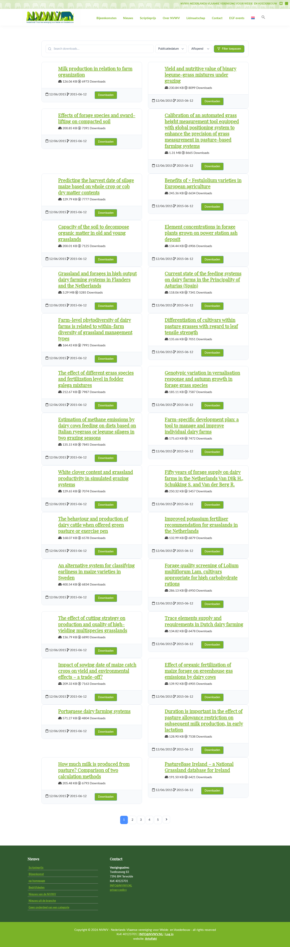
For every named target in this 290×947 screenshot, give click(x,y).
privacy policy (118, 890)
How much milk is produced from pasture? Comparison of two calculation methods (94, 770)
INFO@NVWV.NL (121, 885)
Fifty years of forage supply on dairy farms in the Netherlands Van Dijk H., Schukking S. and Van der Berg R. (204, 478)
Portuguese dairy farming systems (94, 711)
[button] (263, 17)
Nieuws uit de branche (42, 901)
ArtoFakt (151, 938)
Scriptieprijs (36, 867)
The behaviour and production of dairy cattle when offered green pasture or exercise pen (93, 525)
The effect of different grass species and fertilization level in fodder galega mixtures (96, 379)
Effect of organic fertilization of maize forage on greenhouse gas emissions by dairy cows (199, 671)
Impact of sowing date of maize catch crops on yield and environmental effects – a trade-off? (97, 671)
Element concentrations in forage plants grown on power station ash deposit (201, 233)
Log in (169, 934)
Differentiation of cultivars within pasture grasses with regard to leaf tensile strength (201, 326)
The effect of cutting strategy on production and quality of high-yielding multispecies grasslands (92, 624)
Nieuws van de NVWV (42, 894)
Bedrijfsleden (37, 887)
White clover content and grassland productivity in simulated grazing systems (95, 478)
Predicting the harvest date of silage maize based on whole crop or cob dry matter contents (96, 186)
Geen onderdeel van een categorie (49, 907)
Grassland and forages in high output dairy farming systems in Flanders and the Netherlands (97, 279)
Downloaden (106, 95)
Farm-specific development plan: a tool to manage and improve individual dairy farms (202, 425)
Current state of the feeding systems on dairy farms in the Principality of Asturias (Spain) (203, 279)
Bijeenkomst (36, 874)
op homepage (37, 881)
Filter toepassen (231, 48)
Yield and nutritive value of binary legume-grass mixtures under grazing (200, 75)
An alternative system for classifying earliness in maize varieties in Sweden (96, 571)
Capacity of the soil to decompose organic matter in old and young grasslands (93, 233)
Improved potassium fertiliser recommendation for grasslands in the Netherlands (201, 525)
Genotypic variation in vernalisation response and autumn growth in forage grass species (202, 379)
